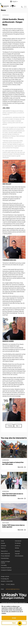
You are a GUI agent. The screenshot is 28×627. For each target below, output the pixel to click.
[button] (14, 1)
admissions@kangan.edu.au (13, 589)
